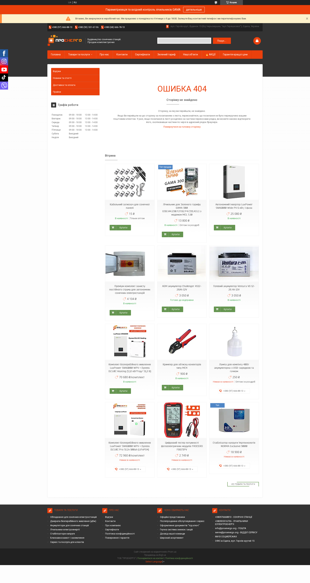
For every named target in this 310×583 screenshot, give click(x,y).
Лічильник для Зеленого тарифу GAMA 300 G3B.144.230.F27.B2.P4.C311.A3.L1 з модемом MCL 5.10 (181, 209)
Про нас (104, 54)
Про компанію (113, 525)
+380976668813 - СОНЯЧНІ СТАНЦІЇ (233, 517)
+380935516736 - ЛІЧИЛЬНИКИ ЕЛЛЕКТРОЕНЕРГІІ (231, 522)
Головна (56, 54)
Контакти (122, 54)
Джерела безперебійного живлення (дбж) (73, 521)
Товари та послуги (79, 54)
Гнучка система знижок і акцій (176, 529)
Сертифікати (142, 54)
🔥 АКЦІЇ (210, 54)
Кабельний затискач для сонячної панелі (130, 206)
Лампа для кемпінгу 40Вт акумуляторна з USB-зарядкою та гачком (234, 368)
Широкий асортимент (172, 537)
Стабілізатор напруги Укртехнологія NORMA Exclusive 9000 (234, 444)
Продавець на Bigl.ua (155, 555)
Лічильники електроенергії (65, 529)
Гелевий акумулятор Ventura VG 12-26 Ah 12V (234, 288)
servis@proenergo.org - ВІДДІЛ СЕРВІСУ (236, 532)
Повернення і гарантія (117, 537)
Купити (123, 227)
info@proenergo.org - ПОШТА (230, 528)
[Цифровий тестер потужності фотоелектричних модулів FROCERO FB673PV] (181, 420)
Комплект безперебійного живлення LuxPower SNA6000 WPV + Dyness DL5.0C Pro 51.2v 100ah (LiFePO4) (130, 446)
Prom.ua (172, 552)
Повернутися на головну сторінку (182, 126)
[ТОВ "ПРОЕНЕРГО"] (65, 41)
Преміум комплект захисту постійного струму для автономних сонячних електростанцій (129, 289)
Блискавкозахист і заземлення (67, 537)
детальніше (194, 9)
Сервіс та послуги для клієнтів (67, 542)
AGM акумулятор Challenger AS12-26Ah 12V (181, 288)
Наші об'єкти (190, 54)
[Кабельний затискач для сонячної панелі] (129, 182)
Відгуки (57, 71)
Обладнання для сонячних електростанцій (73, 517)
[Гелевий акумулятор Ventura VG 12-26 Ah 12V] (234, 264)
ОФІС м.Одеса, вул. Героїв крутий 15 (234, 540)
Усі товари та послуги (243, 484)
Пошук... (221, 40)
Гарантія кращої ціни (235, 54)
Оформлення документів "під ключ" (179, 525)
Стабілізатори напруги (62, 533)
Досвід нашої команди (172, 533)
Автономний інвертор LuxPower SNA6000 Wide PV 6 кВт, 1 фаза (234, 206)
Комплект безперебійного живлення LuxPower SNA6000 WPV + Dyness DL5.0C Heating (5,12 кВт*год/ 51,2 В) (130, 368)
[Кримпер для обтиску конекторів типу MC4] (181, 342)
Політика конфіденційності (120, 533)
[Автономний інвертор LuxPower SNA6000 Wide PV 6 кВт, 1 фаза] (234, 182)
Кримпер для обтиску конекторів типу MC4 (182, 366)
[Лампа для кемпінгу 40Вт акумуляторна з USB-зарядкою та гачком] (234, 342)
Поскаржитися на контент (150, 558)
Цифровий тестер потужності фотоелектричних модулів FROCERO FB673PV (182, 446)
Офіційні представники (172, 517)
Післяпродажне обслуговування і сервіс (182, 521)
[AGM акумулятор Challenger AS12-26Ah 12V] (181, 264)
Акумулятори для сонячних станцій (69, 525)
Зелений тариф (167, 54)
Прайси (57, 91)
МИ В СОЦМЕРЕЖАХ (226, 536)
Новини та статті (62, 78)
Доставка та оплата (64, 85)
